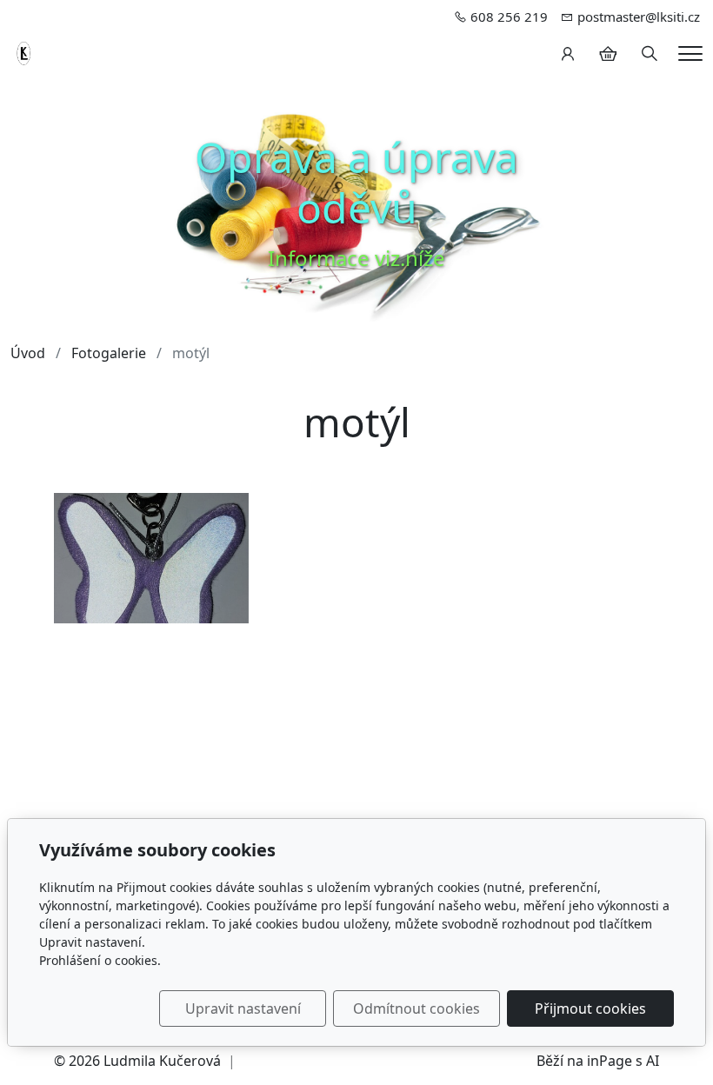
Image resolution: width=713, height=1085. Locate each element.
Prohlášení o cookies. (100, 960)
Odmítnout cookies (416, 1008)
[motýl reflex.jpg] (151, 557)
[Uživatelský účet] (568, 54)
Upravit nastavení (243, 1008)
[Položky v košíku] (608, 54)
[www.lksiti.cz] (25, 52)
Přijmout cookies (590, 1008)
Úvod (27, 353)
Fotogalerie (108, 353)
